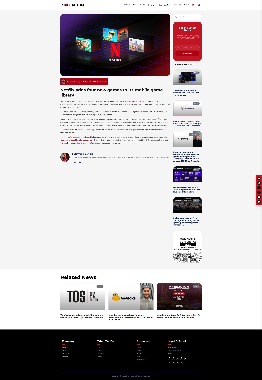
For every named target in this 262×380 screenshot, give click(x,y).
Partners (100, 356)
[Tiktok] (177, 362)
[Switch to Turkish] (192, 5)
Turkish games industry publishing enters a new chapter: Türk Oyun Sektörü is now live (81, 316)
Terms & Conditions (174, 350)
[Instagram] (181, 358)
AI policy (170, 353)
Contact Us (65, 353)
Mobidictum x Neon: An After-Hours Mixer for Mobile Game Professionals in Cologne (179, 316)
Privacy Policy (172, 347)
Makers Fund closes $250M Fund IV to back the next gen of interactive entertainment (187, 123)
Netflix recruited (73, 137)
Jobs (138, 356)
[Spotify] (173, 362)
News (186, 5)
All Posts (77, 162)
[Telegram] (169, 362)
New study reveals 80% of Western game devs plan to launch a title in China (186, 189)
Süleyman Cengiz (82, 154)
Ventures (177, 5)
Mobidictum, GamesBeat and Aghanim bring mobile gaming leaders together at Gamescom (186, 221)
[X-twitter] (177, 358)
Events (151, 5)
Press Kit (65, 356)
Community (164, 5)
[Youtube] (185, 358)
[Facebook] (169, 358)
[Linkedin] (173, 358)
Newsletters (141, 359)
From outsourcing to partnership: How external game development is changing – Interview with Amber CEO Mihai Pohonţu (186, 156)
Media (142, 5)
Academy (140, 353)
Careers (64, 350)
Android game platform (134, 101)
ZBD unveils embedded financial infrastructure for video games (186, 92)
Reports (139, 350)
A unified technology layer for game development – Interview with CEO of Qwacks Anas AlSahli (130, 317)
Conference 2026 (130, 5)
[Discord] (181, 362)
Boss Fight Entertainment (82, 140)
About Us (65, 347)
